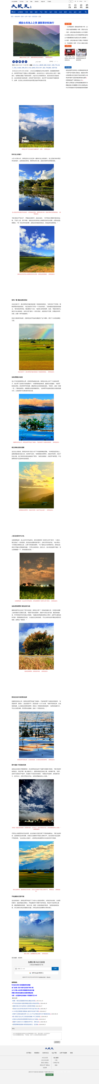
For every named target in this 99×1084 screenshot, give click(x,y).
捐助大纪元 (51, 1072)
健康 (87, 7)
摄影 (45, 65)
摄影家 (41, 65)
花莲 (53, 65)
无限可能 (54, 68)
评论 (81, 7)
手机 (56, 65)
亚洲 (22, 16)
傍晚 (23, 68)
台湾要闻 (20, 12)
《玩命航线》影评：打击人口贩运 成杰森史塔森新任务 (81, 43)
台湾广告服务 (63, 1053)
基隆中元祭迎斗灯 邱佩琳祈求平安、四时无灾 (26, 1022)
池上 (37, 65)
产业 (41, 12)
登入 (71, 1)
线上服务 (56, 1058)
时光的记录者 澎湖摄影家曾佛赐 (21, 985)
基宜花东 (34, 16)
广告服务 (49, 1)
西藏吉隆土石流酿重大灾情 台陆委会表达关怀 (78, 85)
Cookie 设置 (49, 1074)
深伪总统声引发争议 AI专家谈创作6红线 (77, 70)
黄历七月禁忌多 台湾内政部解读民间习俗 (77, 82)
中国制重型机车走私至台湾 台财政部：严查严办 (79, 37)
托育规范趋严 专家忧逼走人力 (74, 80)
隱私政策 (48, 977)
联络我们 (37, 1)
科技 (55, 12)
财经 (36, 12)
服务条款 (36, 1072)
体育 (80, 12)
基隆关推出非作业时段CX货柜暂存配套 (24, 1006)
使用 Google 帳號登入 (38, 973)
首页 (14, 12)
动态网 (45, 1067)
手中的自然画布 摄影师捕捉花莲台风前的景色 (26, 1003)
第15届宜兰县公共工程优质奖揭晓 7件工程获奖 (26, 1016)
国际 (31, 12)
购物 (31, 1)
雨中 (40, 68)
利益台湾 (43, 1)
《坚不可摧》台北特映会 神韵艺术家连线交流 (70, 58)
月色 (29, 68)
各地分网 (17, 16)
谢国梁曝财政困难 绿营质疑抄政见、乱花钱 (25, 1024)
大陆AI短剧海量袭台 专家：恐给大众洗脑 (77, 29)
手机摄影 (48, 68)
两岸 (46, 12)
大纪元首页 (45, 1058)
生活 (60, 12)
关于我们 (22, 1)
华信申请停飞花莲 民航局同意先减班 (76, 77)
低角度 (34, 68)
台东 (34, 65)
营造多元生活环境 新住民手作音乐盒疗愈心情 (26, 1008)
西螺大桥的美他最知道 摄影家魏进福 (22, 993)
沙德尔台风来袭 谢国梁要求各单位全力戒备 (25, 1019)
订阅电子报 (56, 1062)
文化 (70, 12)
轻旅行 (49, 65)
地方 (51, 12)
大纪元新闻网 (14, 1)
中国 (26, 12)
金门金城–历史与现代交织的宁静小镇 (22, 987)
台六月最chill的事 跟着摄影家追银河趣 (23, 990)
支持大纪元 (45, 1053)
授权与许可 (31, 1072)
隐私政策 (41, 1072)
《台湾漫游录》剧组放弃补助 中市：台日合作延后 (80, 26)
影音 (75, 7)
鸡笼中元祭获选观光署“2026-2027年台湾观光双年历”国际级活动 (31, 1014)
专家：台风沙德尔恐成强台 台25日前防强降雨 (79, 32)
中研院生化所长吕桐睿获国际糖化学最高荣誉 (81, 58)
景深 (37, 68)
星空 (26, 68)
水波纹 (19, 68)
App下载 (54, 1053)
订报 (27, 1)
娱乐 (75, 12)
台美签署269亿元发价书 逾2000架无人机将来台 (79, 75)
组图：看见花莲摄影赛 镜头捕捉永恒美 (24, 1001)
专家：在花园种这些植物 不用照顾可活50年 (24, 995)
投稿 (71, 1053)
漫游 (44, 68)
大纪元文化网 (45, 1060)
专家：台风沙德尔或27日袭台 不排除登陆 (77, 40)
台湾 (26, 16)
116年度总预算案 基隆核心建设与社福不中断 (26, 1011)
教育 (65, 12)
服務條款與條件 (42, 977)
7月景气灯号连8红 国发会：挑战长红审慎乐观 (78, 72)
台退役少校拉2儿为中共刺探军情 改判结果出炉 (79, 35)
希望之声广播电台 (45, 1065)
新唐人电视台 (45, 1062)
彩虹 (15, 68)
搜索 (86, 11)
